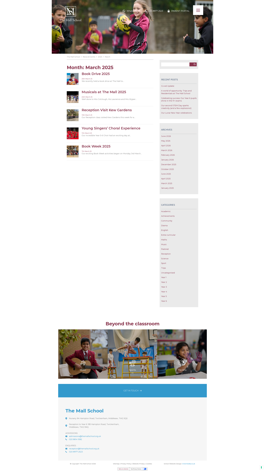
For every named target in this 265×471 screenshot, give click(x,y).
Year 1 (163, 277)
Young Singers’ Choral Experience (111, 128)
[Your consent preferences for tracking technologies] (261, 467)
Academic (166, 211)
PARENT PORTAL (180, 11)
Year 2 (164, 282)
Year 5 (164, 296)
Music (164, 244)
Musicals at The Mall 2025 (104, 92)
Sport (163, 263)
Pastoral (165, 249)
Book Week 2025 (96, 146)
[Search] (194, 64)
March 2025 (166, 183)
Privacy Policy (126, 464)
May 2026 (165, 141)
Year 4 (164, 292)
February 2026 (168, 155)
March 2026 (166, 150)
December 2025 (168, 164)
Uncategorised (168, 273)
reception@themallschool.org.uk (84, 448)
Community (166, 221)
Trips (163, 268)
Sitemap (116, 464)
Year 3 (164, 287)
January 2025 (167, 188)
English (164, 230)
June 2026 (166, 136)
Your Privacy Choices (136, 469)
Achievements (168, 216)
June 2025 (166, 174)
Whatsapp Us (133, 11)
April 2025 (166, 179)
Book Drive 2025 (96, 74)
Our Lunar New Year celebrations (176, 113)
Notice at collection (123, 469)
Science (164, 259)
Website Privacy (138, 464)
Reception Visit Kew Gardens (107, 110)
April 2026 (166, 146)
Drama (164, 225)
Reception (166, 254)
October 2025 (167, 169)
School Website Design (172, 464)
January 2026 (167, 160)
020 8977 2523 (155, 11)
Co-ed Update (167, 86)
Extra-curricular (168, 235)
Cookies (149, 464)
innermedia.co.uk (188, 464)
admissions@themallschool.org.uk (85, 436)
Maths (164, 240)
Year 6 (164, 301)
